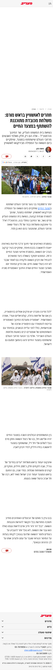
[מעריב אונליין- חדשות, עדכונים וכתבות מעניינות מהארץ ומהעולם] (27, 3)
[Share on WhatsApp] (31, 156)
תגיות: (49, 549)
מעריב (49, 109)
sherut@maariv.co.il (33, 650)
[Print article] (25, 156)
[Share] (49, 156)
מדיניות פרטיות (35, 666)
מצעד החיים (44, 208)
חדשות (41, 109)
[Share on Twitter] (37, 156)
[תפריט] (51, 3)
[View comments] (6, 156)
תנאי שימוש (47, 666)
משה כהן (40, 148)
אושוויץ (49, 552)
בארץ (34, 109)
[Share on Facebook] (43, 156)
